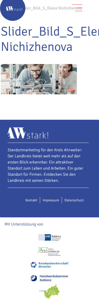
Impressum (51, 200)
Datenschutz (74, 200)
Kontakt (31, 200)
